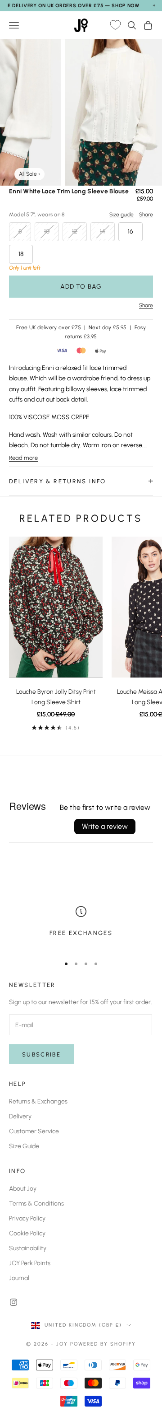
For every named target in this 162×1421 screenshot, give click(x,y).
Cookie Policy (27, 1233)
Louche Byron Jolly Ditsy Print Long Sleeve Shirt (56, 697)
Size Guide (24, 1146)
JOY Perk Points (29, 1263)
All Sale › (29, 174)
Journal (19, 1278)
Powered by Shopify (103, 1344)
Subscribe (41, 1054)
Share (146, 214)
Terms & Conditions (36, 1203)
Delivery (20, 1116)
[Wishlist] (115, 25)
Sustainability (27, 1248)
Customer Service (34, 1131)
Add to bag (81, 286)
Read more (23, 457)
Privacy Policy (27, 1218)
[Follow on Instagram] (13, 1302)
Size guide (121, 214)
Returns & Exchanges (38, 1101)
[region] (81, 927)
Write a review (105, 826)
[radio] (20, 231)
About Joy (22, 1188)
